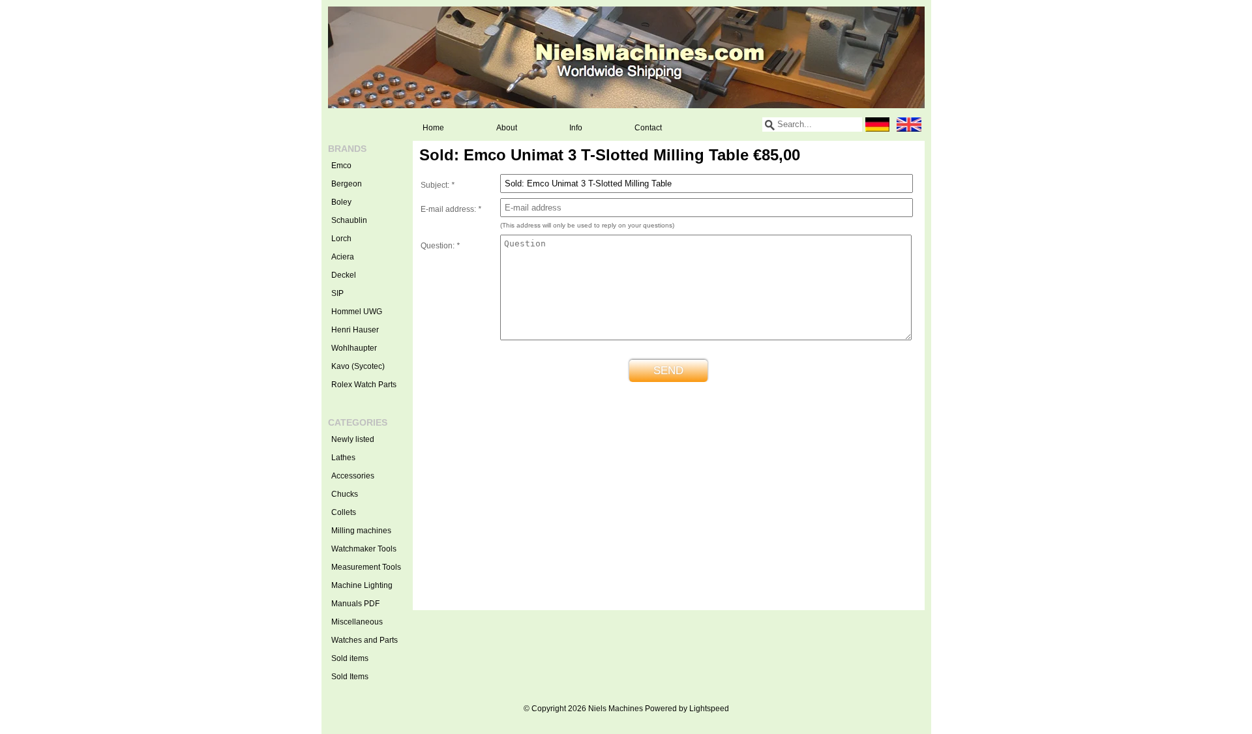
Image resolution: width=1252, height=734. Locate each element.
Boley (341, 202)
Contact (648, 127)
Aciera (342, 256)
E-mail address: (451, 209)
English (909, 124)
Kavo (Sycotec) (358, 366)
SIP (337, 293)
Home (433, 127)
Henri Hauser (355, 329)
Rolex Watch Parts (363, 384)
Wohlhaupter (354, 348)
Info (575, 127)
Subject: (438, 185)
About (506, 127)
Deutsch (877, 124)
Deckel (343, 275)
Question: (440, 245)
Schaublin (349, 220)
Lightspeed (709, 708)
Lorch (341, 238)
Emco (341, 165)
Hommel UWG (356, 311)
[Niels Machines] (626, 57)
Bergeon (346, 183)
